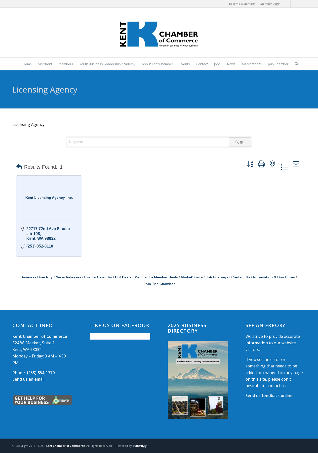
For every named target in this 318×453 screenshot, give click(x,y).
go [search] (242, 142)
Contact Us (240, 277)
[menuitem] (242, 3)
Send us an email (28, 379)
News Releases (68, 277)
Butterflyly (140, 446)
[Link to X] (294, 3)
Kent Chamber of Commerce (65, 446)
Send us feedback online (269, 395)
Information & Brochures (274, 277)
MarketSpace (192, 277)
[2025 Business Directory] (198, 380)
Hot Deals (123, 277)
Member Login (270, 3)
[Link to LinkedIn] (302, 3)
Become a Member (242, 3)
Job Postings (217, 277)
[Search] (295, 64)
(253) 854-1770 (33, 372)
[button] (19, 166)
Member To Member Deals (156, 277)
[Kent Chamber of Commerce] (159, 32)
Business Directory (36, 277)
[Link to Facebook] (286, 3)
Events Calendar (98, 277)
